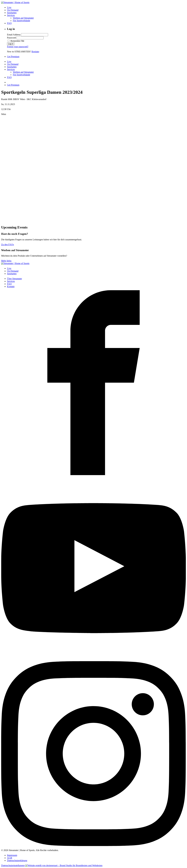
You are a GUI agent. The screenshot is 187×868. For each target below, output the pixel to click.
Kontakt (10, 286)
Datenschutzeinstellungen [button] (13, 865)
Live (9, 7)
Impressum (12, 855)
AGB (9, 858)
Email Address (13, 34)
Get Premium (13, 56)
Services (11, 15)
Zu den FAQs (7, 244)
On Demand (12, 10)
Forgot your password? (17, 46)
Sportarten (12, 12)
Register (35, 51)
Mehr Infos (6, 260)
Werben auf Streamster (23, 18)
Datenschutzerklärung (17, 860)
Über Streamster (14, 278)
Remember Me (17, 41)
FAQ (9, 23)
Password (11, 37)
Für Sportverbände (21, 20)
